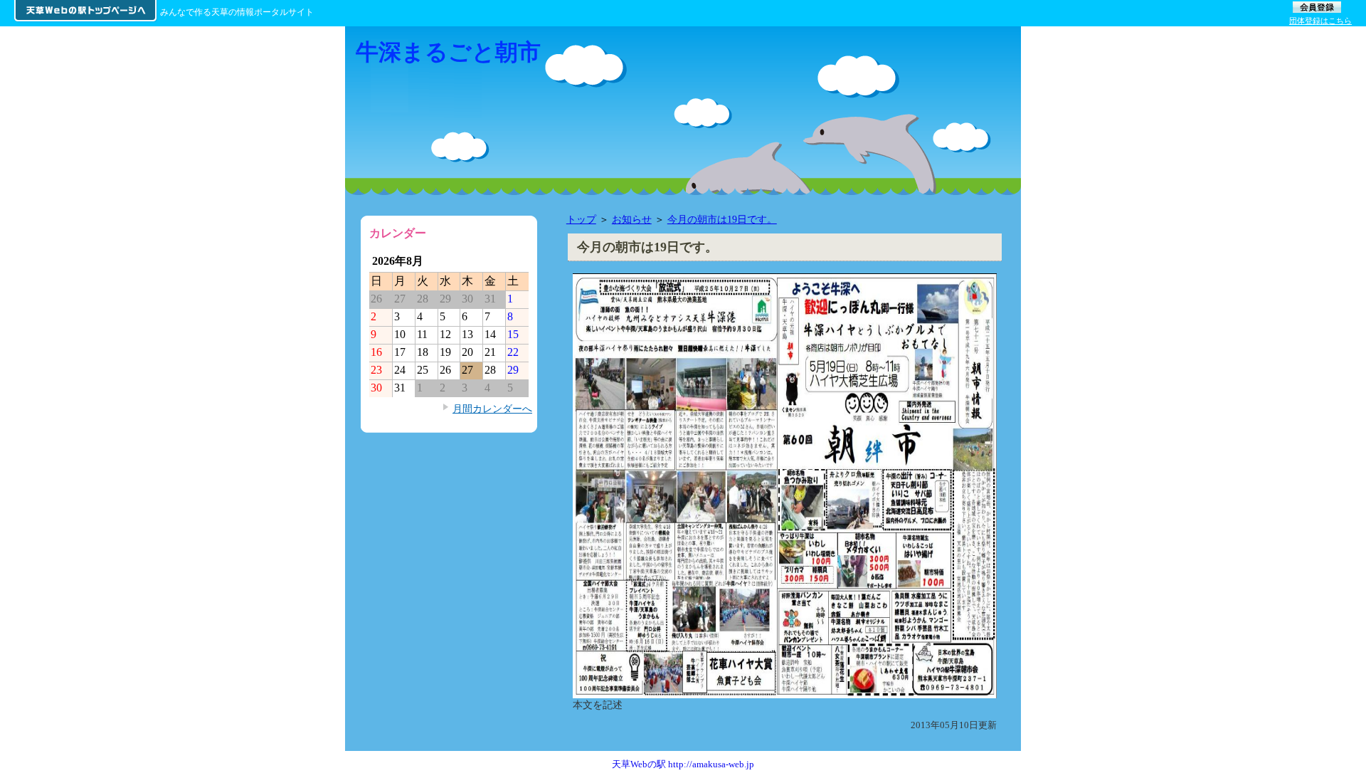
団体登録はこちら (1320, 20)
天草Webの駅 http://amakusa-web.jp (683, 764)
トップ (581, 219)
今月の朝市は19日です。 (722, 219)
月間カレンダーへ (492, 408)
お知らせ (632, 219)
